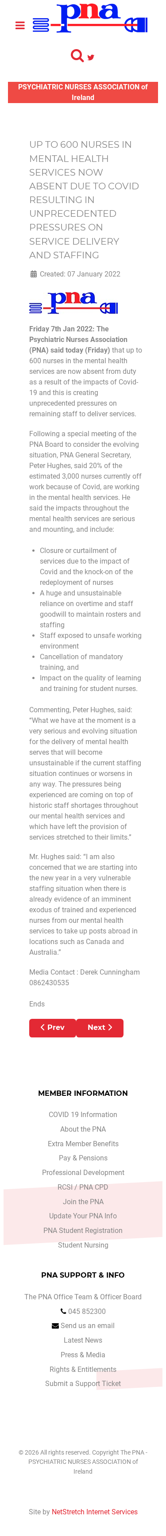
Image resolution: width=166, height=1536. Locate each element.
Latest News (83, 1340)
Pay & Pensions (83, 1158)
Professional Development (83, 1172)
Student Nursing (83, 1245)
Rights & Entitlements (83, 1369)
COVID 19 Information (83, 1114)
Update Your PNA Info (83, 1216)
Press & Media (83, 1355)
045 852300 (87, 1311)
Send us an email (88, 1325)
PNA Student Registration (83, 1230)
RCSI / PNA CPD (83, 1187)
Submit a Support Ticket (83, 1383)
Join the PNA (83, 1202)
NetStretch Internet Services (95, 1512)
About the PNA (83, 1129)
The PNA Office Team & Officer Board (83, 1297)
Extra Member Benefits (83, 1144)
